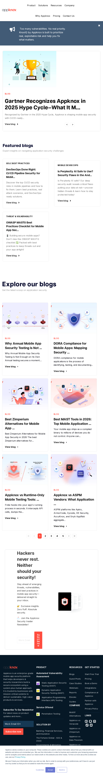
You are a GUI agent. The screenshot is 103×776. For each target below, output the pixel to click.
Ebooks (72, 697)
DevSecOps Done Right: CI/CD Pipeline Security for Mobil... (23, 173)
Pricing (88, 679)
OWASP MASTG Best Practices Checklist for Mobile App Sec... (25, 226)
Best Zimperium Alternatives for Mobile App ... (22, 424)
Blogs (72, 674)
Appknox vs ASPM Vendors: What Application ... (74, 500)
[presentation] (67, 124)
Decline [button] (62, 770)
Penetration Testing (51, 714)
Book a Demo (91, 684)
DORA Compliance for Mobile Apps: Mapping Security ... (70, 348)
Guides (72, 702)
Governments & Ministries (48, 745)
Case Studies (75, 684)
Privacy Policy (20, 757)
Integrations (90, 688)
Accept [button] (50, 770)
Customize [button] (40, 770)
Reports (73, 693)
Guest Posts (75, 679)
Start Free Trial (92, 674)
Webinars (73, 688)
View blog (10, 366)
